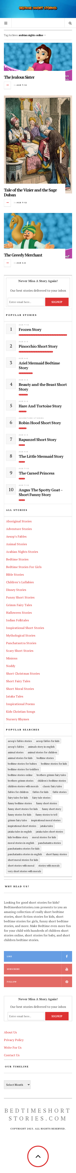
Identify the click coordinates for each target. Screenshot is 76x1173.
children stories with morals (23, 786)
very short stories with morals (24, 871)
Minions (11, 658)
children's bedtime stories (52, 780)
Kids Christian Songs (20, 711)
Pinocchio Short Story (38, 346)
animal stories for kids (20, 758)
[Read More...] (7, 85)
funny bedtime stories (20, 803)
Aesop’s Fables (16, 536)
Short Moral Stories (20, 689)
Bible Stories (15, 574)
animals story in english (41, 746)
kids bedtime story (18, 837)
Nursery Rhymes (17, 719)
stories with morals (49, 865)
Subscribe (13, 969)
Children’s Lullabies (20, 582)
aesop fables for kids (47, 741)
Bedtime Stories (17, 559)
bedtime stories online (20, 775)
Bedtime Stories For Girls (24, 567)
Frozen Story (30, 329)
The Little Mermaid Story (41, 456)
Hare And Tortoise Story (40, 406)
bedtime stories (45, 758)
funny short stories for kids (23, 809)
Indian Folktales (17, 620)
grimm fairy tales (17, 820)
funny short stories (46, 803)
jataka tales (46, 826)
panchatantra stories (49, 843)
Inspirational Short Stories (25, 628)
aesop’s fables (16, 746)
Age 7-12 (22, 85)
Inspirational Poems (20, 704)
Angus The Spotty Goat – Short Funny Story (40, 492)
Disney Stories (16, 590)
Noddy (10, 666)
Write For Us (12, 1047)
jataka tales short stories (49, 831)
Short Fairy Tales (18, 681)
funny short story (51, 809)
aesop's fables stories (20, 741)
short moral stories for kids (23, 860)
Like (9, 956)
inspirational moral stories (46, 820)
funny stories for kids (19, 814)
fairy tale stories (41, 797)
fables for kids (41, 792)
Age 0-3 (23, 341)
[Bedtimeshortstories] (38, 8)
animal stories (16, 752)
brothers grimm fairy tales (51, 775)
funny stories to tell (46, 814)
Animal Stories (16, 544)
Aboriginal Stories (19, 521)
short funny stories (56, 854)
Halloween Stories (19, 612)
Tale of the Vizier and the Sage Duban (30, 192)
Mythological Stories (20, 635)
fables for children (18, 792)
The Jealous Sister (19, 77)
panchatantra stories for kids (24, 848)
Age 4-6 (21, 263)
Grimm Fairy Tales (19, 605)
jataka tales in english (20, 831)
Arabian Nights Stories (22, 552)
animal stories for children (42, 752)
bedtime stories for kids (54, 763)
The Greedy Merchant (23, 255)
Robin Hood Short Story (40, 422)
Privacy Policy (14, 1040)
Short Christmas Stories (23, 673)
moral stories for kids (44, 837)
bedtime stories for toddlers (23, 769)
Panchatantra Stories (21, 643)
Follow (12, 982)
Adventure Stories (31, 418)
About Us (10, 1032)
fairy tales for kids (18, 797)
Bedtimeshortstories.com (38, 1114)
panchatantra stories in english (25, 854)
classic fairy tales (52, 786)
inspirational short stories (22, 826)
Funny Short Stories (20, 597)
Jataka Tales (14, 696)
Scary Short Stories (19, 650)
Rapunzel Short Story (37, 439)
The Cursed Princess (36, 473)
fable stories (60, 792)
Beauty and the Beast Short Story (43, 387)
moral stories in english (21, 843)
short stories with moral (21, 865)
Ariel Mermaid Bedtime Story (39, 365)
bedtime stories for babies (22, 763)
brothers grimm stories (21, 780)
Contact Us (11, 1055)
